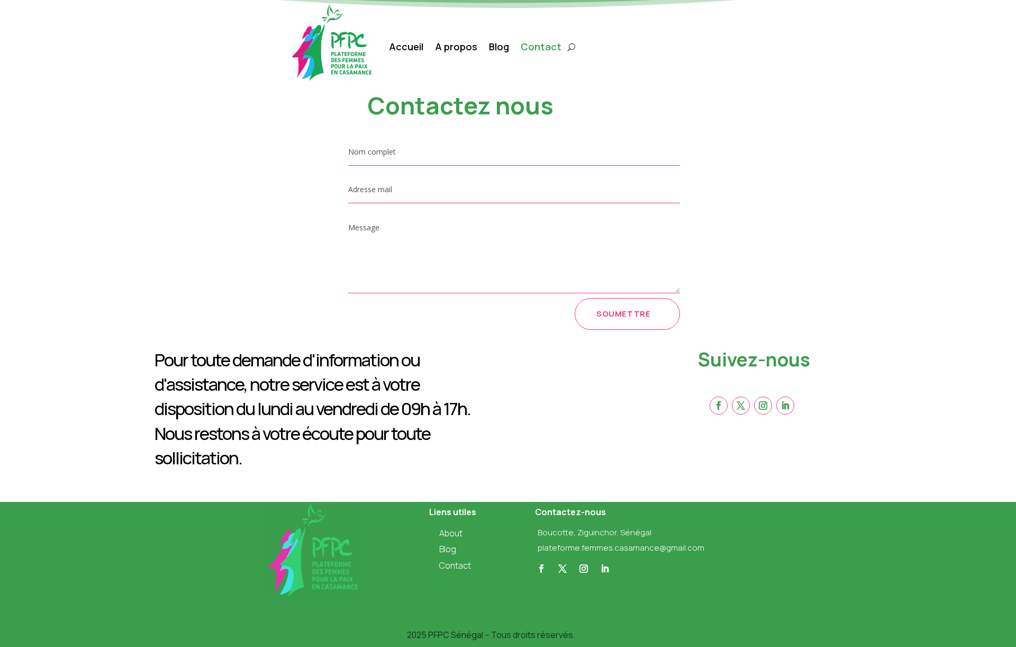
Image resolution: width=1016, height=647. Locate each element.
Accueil (406, 46)
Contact (541, 46)
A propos (456, 46)
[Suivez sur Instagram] (583, 568)
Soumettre (623, 313)
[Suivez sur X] (562, 568)
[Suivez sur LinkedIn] (604, 568)
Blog (499, 46)
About (450, 533)
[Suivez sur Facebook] (541, 568)
